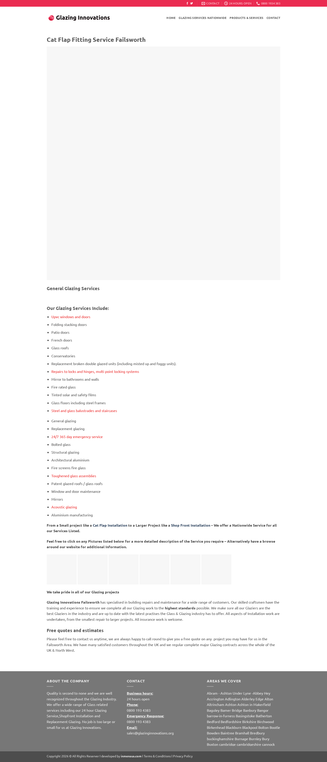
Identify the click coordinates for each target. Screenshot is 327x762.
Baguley (213, 710)
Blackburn (233, 727)
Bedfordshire (231, 721)
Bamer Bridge (231, 710)
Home (171, 18)
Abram (212, 693)
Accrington (215, 699)
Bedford (213, 721)
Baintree (227, 733)
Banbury (249, 710)
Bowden (213, 733)
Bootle (275, 727)
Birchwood (265, 721)
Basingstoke (245, 715)
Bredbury (257, 733)
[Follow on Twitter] (191, 3)
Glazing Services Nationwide (202, 18)
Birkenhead (216, 727)
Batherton (264, 715)
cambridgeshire (249, 744)
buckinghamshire (220, 738)
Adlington (232, 699)
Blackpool (249, 727)
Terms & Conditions (157, 756)
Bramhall (242, 733)
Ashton (230, 704)
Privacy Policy (183, 756)
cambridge (227, 744)
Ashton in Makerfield (253, 704)
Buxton (212, 744)
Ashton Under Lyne (235, 693)
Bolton (263, 727)
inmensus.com (131, 756)
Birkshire (249, 721)
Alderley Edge (252, 699)
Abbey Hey (261, 693)
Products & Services (246, 18)
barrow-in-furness (221, 715)
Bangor (262, 710)
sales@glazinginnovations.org (150, 733)
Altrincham (215, 704)
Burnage (241, 738)
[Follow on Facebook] (187, 3)
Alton (268, 699)
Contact (273, 18)
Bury (265, 738)
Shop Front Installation (190, 525)
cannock (268, 744)
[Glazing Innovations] (79, 18)
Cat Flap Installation (110, 525)
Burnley (255, 738)
